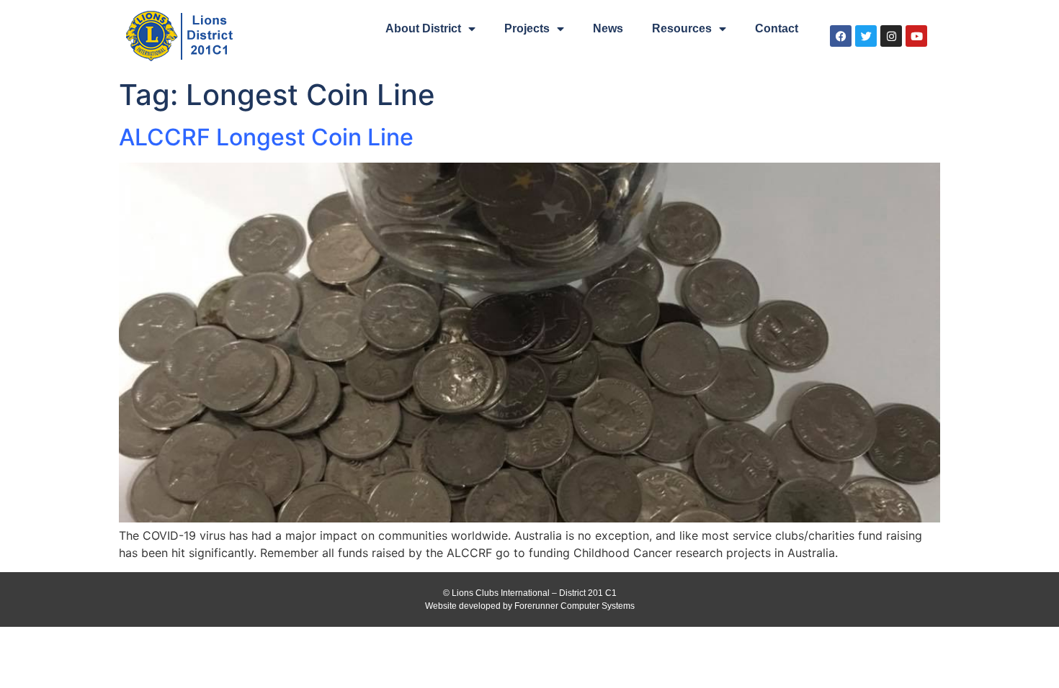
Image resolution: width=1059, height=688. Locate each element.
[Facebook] (841, 36)
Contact (776, 28)
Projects (527, 28)
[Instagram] (891, 36)
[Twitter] (866, 36)
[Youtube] (916, 36)
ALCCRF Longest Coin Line (266, 137)
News (608, 28)
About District (423, 28)
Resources (682, 28)
